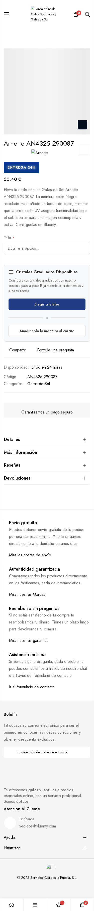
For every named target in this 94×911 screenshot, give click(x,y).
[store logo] (47, 14)
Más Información (20, 452)
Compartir (17, 350)
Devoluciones (17, 478)
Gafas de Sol (38, 384)
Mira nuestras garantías (28, 640)
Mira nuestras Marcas (27, 594)
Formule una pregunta (55, 350)
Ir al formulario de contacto (32, 687)
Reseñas (12, 465)
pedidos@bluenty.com (37, 826)
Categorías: (14, 384)
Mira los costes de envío (30, 555)
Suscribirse (83, 752)
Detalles (12, 439)
